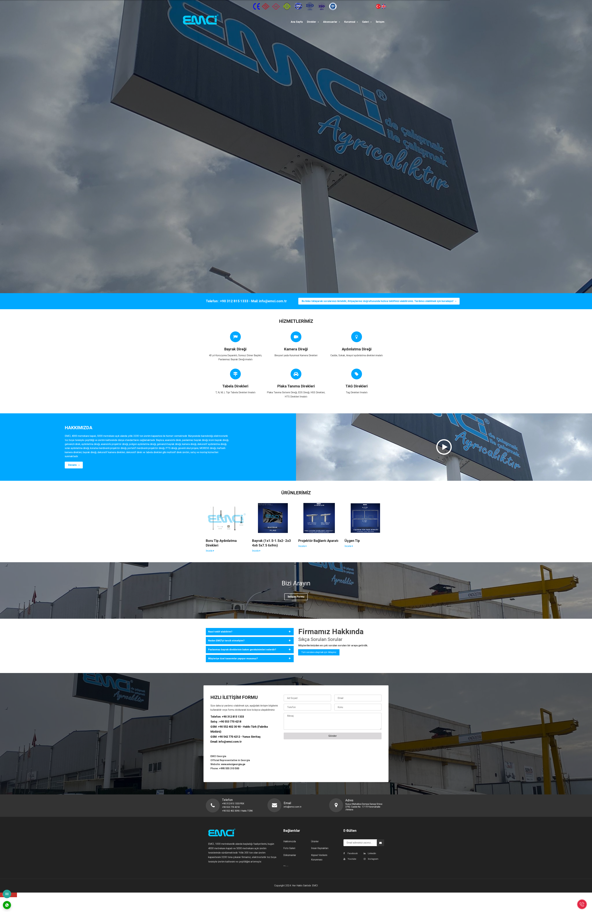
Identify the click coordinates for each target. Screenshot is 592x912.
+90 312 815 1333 (233, 716)
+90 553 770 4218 (230, 721)
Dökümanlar (289, 855)
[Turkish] (378, 6)
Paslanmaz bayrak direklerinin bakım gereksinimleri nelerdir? (242, 649)
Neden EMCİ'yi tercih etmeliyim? (226, 640)
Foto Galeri (289, 848)
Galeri (365, 21)
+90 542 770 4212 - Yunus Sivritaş (239, 736)
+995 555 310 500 (229, 768)
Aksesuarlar (330, 21)
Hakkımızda (289, 841)
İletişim (380, 21)
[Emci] (224, 20)
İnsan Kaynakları (319, 848)
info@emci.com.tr (230, 741)
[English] (383, 6)
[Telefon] (582, 904)
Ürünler (315, 841)
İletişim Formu (296, 596)
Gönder (332, 735)
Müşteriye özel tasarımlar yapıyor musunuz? (233, 658)
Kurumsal (349, 21)
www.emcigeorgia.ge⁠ (233, 764)
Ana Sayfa (297, 21)
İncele (209, 550)
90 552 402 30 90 (230, 726)
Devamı (72, 464)
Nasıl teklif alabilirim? (220, 631)
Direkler (311, 21)
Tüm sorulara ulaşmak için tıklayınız (318, 652)
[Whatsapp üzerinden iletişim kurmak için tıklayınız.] (7, 904)
